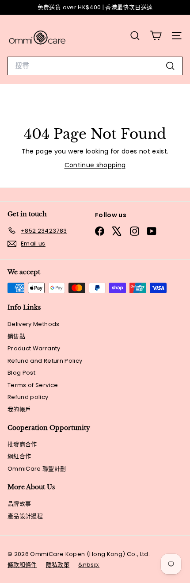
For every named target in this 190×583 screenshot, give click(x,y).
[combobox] (95, 66)
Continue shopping (95, 165)
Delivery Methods (34, 324)
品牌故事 (19, 503)
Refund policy (28, 397)
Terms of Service (33, 385)
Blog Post (21, 372)
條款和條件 (22, 564)
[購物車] (155, 36)
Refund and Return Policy (45, 361)
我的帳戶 (19, 409)
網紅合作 (19, 456)
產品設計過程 (25, 516)
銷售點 (16, 336)
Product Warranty (34, 348)
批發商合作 (22, 444)
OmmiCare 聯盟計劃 (37, 468)
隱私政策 (57, 564)
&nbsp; (88, 564)
